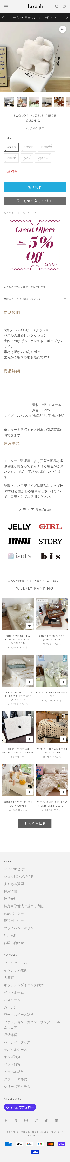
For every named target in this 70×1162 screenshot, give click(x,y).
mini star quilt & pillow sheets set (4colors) (18, 639)
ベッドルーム (14, 992)
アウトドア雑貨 (15, 1079)
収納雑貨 (10, 1034)
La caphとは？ (15, 869)
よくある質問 (14, 884)
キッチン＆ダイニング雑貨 (24, 985)
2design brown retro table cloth (52, 750)
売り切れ (35, 187)
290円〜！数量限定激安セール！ (35, 17)
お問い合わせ (14, 943)
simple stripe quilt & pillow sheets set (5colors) (18, 696)
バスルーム (12, 999)
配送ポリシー (14, 920)
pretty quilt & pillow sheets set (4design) (52, 804)
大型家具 (10, 977)
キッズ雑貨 (12, 1057)
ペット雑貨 (12, 1064)
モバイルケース (15, 1049)
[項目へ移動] (9, 102)
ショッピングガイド (19, 876)
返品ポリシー (14, 913)
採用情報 (10, 891)
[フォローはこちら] (6, 1120)
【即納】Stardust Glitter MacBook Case (18, 750)
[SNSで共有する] (18, 212)
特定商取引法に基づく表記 (24, 906)
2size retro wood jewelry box (52, 637)
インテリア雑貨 (15, 970)
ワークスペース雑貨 (19, 1014)
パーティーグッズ (17, 1042)
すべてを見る (35, 823)
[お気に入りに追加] (29, 603)
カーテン (10, 1007)
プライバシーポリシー (20, 928)
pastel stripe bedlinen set (52, 694)
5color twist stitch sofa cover (18, 804)
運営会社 (10, 898)
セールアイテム (15, 963)
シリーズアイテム (17, 1086)
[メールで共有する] (34, 212)
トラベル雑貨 (14, 1071)
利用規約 (10, 935)
